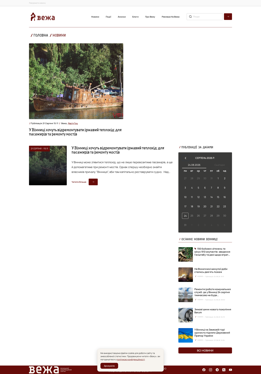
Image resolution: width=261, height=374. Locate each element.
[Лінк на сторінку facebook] (203, 369)
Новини (95, 16)
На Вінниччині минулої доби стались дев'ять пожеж (210, 270)
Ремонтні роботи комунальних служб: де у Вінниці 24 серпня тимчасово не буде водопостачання (212, 293)
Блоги (135, 16)
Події (108, 16)
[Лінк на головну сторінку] (42, 17)
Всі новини (205, 350)
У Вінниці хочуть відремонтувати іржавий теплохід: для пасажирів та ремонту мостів (75, 131)
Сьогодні (219, 165)
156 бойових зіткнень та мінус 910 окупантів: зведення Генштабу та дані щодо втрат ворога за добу (212, 251)
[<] (185, 158)
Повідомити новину (37, 3)
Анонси (122, 16)
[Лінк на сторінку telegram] (217, 369)
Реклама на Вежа (170, 16)
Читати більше (79, 181)
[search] (228, 16)
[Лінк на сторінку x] (223, 369)
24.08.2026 (194, 165)
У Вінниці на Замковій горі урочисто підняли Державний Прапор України (212, 332)
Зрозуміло (109, 365)
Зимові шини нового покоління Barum (212, 311)
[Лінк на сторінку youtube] (230, 369)
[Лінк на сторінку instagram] (210, 369)
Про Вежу (150, 16)
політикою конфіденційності (131, 359)
